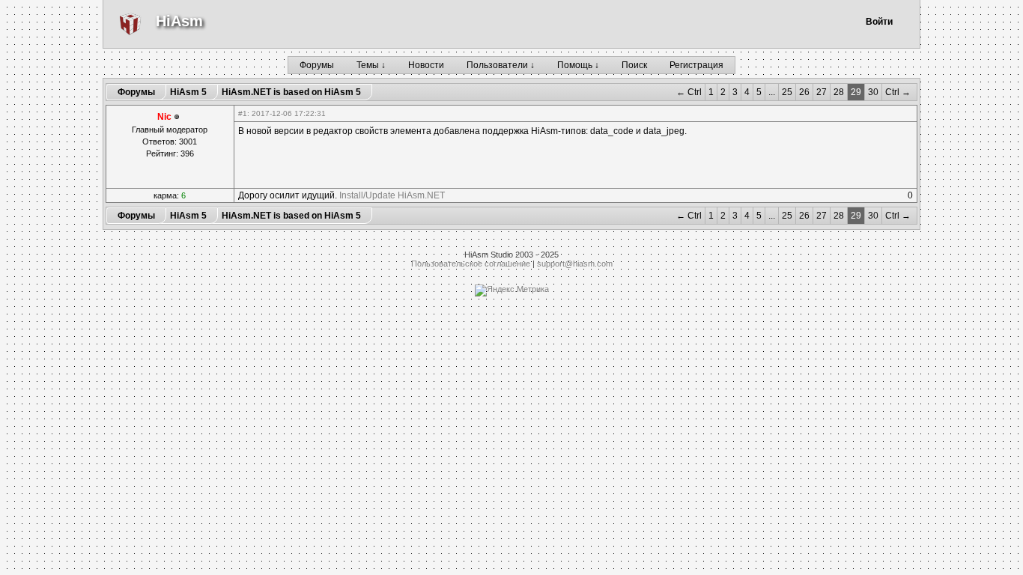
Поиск (634, 65)
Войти (879, 21)
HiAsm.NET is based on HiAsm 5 (291, 92)
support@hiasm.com (575, 263)
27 (821, 92)
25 (787, 92)
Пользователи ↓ (501, 65)
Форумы (317, 65)
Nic (164, 117)
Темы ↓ (371, 65)
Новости (426, 65)
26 (804, 92)
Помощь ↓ (578, 65)
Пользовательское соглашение (470, 263)
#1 (242, 113)
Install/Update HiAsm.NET (392, 195)
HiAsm (179, 21)
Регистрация (696, 65)
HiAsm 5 (188, 92)
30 (873, 92)
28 (839, 92)
